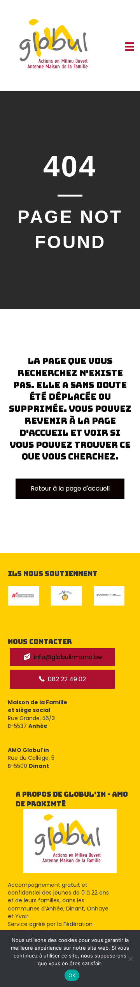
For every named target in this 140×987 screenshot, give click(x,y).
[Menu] (129, 46)
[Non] (130, 959)
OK (72, 975)
